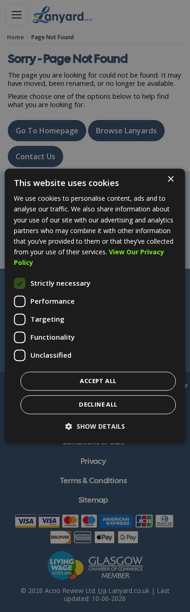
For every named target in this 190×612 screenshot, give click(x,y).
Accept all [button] (98, 381)
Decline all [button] (98, 405)
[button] (95, 426)
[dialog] (95, 305)
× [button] (170, 179)
